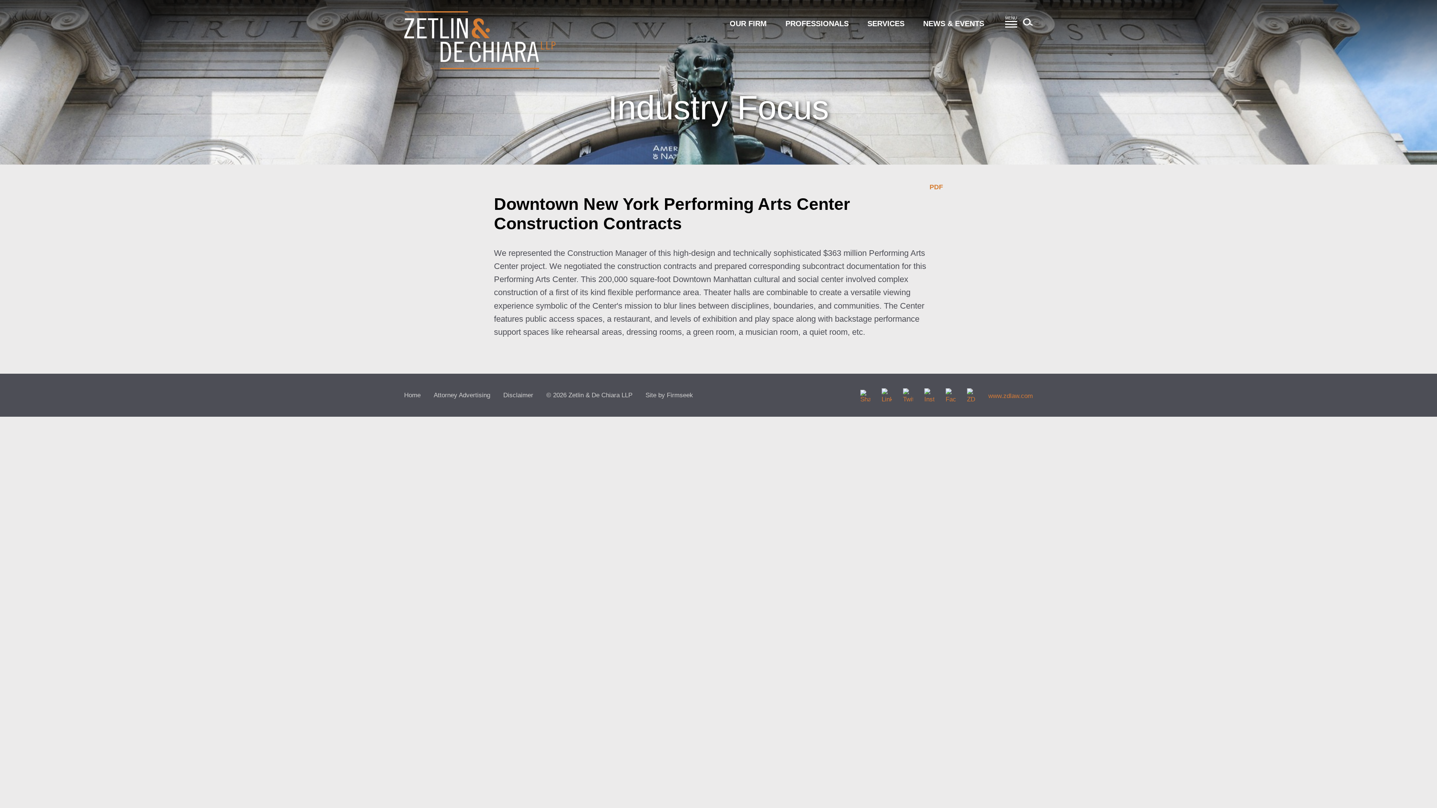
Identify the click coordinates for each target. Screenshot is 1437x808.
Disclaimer (518, 395)
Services (885, 23)
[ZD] (972, 393)
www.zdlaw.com (1010, 396)
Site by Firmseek (669, 395)
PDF (936, 187)
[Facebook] (951, 393)
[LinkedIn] (887, 393)
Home (412, 395)
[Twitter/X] (908, 393)
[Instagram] (929, 393)
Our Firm (748, 23)
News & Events (953, 23)
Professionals (817, 23)
